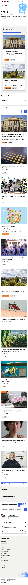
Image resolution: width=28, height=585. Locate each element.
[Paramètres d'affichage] (18, 1)
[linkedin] (25, 504)
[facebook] (19, 504)
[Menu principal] (25, 1)
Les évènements (9, 496)
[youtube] (23, 504)
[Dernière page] (26, 483)
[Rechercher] (25, 509)
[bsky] (19, 506)
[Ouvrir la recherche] (22, 1)
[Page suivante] (23, 483)
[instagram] (21, 504)
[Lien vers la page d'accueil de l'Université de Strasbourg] (7, 1)
